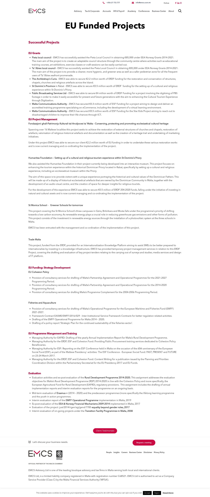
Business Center (159, 11)
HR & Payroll (118, 11)
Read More (168, 493)
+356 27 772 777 (113, 2)
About (171, 11)
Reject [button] (157, 493)
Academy (132, 11)
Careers (124, 452)
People (109, 452)
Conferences (144, 11)
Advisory (78, 11)
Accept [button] (147, 493)
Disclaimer (148, 452)
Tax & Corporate (92, 11)
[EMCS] (36, 11)
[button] (144, 443)
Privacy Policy (159, 452)
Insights (117, 452)
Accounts (107, 11)
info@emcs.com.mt (143, 2)
